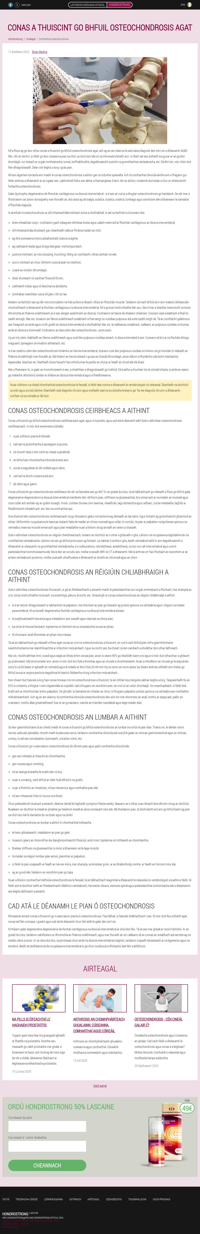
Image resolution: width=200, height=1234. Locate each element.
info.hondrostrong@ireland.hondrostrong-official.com (32, 1217)
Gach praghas (161, 1199)
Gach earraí (100, 1086)
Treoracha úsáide (27, 1199)
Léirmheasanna (53, 1199)
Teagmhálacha (137, 1199)
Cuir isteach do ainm (20, 1117)
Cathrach (75, 1199)
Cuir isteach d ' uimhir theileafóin (27, 1137)
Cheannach (47, 1165)
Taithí (5, 1199)
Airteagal (94, 1199)
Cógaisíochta (114, 1199)
